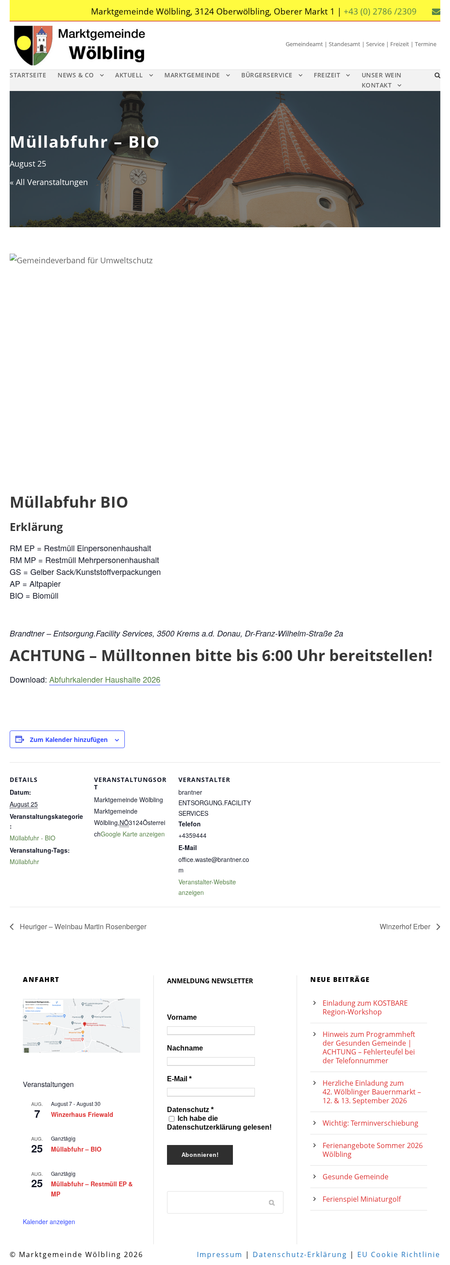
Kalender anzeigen (49, 1221)
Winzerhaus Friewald (82, 1114)
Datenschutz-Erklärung (300, 1254)
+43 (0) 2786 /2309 (380, 11)
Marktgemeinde (192, 75)
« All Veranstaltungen (49, 182)
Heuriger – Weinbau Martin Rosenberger (82, 926)
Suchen (272, 1202)
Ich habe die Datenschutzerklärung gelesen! (219, 1123)
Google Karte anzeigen (133, 833)
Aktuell (129, 75)
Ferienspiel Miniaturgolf (362, 1199)
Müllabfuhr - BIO (32, 837)
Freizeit (327, 75)
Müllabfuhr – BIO (76, 1149)
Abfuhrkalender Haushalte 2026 (104, 679)
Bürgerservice (267, 75)
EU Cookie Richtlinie (398, 1254)
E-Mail (179, 1079)
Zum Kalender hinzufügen (69, 739)
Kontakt (377, 85)
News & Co (76, 75)
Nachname (185, 1048)
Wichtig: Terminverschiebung (370, 1123)
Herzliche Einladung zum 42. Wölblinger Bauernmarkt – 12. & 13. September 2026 (372, 1091)
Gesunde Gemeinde (355, 1176)
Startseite (28, 75)
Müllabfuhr (24, 861)
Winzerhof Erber (406, 926)
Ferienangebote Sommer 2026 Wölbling (373, 1150)
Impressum (220, 1254)
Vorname (182, 1017)
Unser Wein (382, 75)
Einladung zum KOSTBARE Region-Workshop (365, 1007)
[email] (436, 11)
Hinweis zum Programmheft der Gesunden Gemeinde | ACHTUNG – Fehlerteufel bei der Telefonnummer (369, 1047)
